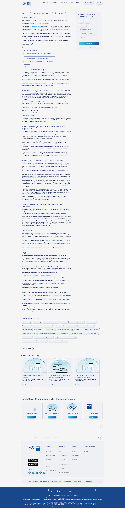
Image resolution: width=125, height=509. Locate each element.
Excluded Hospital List (64, 472)
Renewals (74, 451)
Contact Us (49, 463)
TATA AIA (86, 451)
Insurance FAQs (63, 455)
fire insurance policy (35, 26)
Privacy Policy (71, 490)
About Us (48, 451)
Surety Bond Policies (64, 464)
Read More (25, 385)
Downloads (44, 490)
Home (22, 437)
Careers (48, 466)
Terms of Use (37, 490)
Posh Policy (70, 491)
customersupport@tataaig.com (93, 504)
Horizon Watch (62, 468)
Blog (27, 437)
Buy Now (31, 417)
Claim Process (75, 455)
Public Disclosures (50, 455)
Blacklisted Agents (61, 491)
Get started (89, 43)
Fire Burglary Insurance (35, 437)
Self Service (74, 459)
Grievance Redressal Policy (82, 490)
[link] (34, 372)
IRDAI (51, 490)
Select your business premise (85, 18)
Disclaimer (29, 490)
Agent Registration (51, 470)
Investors (48, 459)
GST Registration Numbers (60, 490)
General (92, 490)
